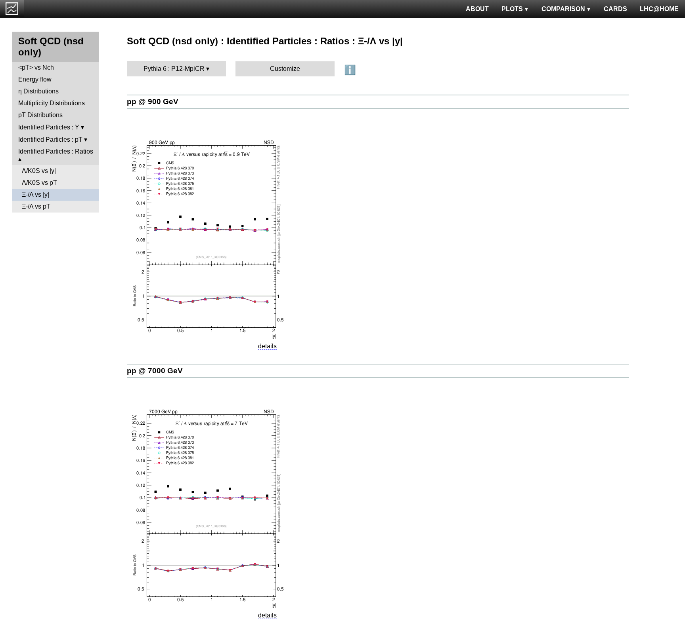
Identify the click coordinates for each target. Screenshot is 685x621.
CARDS (615, 9)
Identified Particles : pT (50, 139)
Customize (285, 68)
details (267, 346)
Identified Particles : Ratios (55, 151)
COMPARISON (563, 9)
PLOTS (512, 9)
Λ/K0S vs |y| (39, 170)
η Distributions (38, 91)
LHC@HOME (659, 9)
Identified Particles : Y (48, 127)
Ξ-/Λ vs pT (36, 206)
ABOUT (477, 9)
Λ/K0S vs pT (39, 182)
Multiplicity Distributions (51, 103)
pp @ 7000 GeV (155, 371)
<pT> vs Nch (36, 67)
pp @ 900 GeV (152, 101)
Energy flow (35, 79)
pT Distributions (40, 115)
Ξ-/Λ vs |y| (35, 194)
